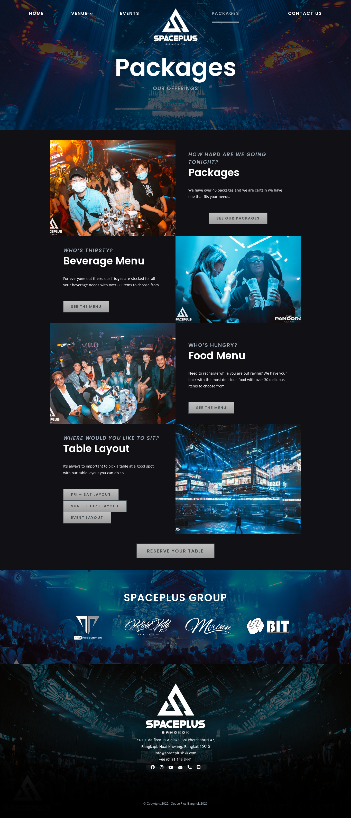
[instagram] (161, 767)
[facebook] (153, 767)
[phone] (190, 767)
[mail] (180, 767)
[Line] (198, 767)
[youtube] (171, 767)
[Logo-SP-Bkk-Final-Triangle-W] (175, 6)
